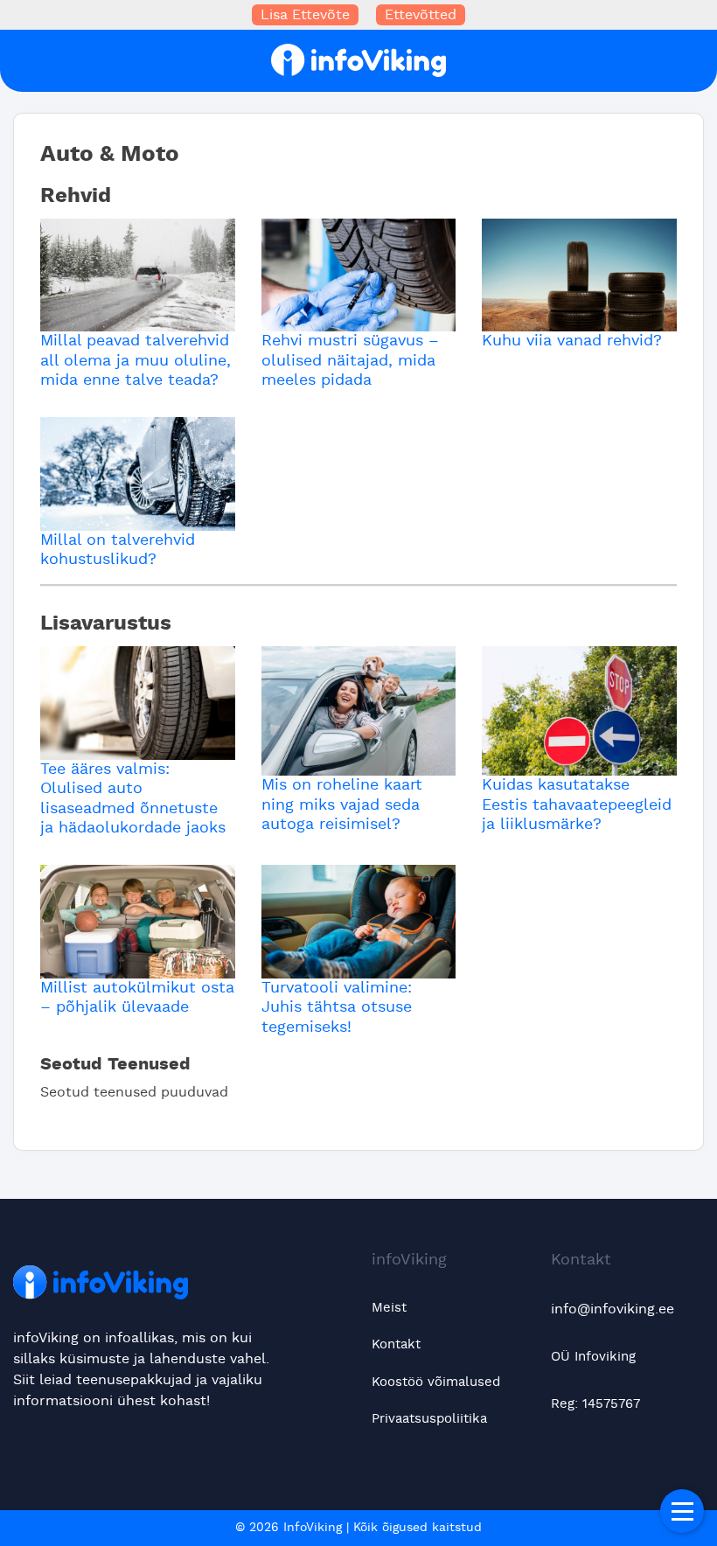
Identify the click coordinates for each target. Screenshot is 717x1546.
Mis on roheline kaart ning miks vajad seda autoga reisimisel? (341, 804)
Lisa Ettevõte (305, 15)
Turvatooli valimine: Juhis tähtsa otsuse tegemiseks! (336, 1007)
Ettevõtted (420, 15)
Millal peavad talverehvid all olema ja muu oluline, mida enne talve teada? (135, 360)
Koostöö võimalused (436, 1382)
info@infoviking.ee (612, 1309)
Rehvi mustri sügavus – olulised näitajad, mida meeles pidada (350, 360)
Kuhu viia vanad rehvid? (572, 341)
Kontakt (396, 1344)
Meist (389, 1307)
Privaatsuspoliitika (429, 1418)
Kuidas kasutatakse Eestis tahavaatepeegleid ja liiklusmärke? (577, 804)
